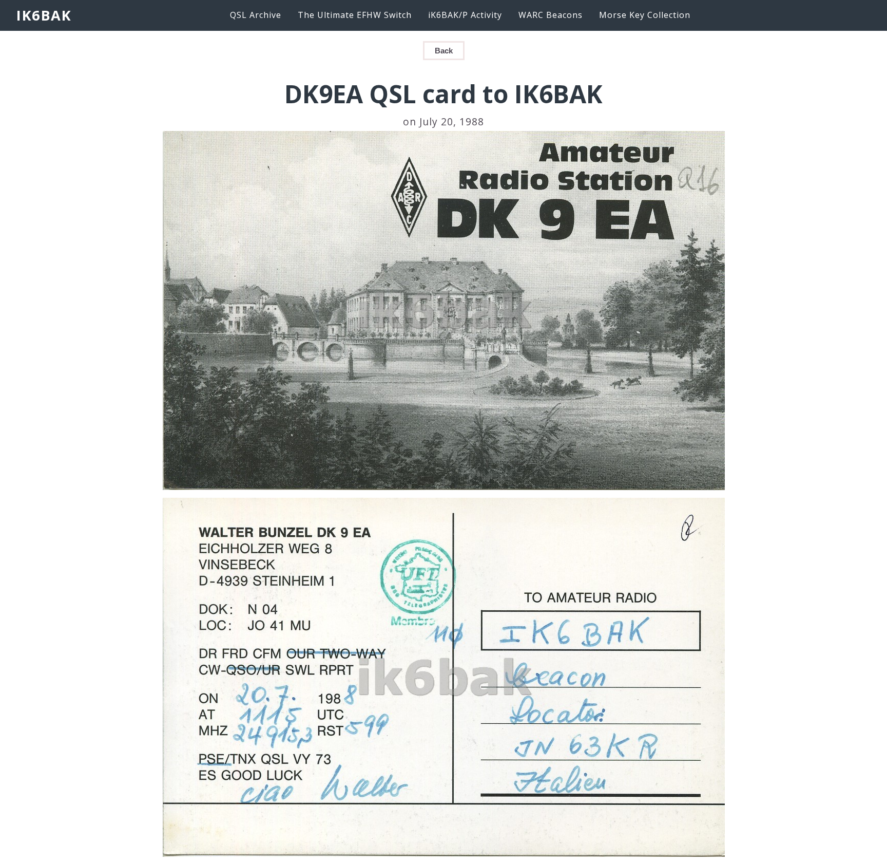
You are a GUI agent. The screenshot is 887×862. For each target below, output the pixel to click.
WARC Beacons (550, 15)
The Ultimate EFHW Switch (355, 15)
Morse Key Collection (644, 15)
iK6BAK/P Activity (465, 15)
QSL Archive (255, 15)
